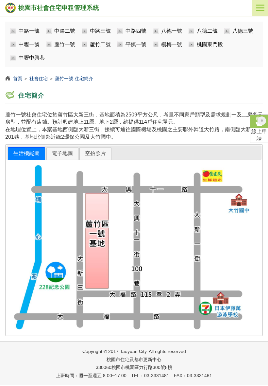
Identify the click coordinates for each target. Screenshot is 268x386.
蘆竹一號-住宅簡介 (74, 78)
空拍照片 (95, 153)
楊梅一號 (171, 44)
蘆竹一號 (64, 44)
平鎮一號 (136, 44)
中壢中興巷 (32, 58)
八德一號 (171, 31)
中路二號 (64, 31)
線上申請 (259, 135)
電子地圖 (62, 153)
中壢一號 (29, 44)
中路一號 (29, 31)
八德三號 (242, 31)
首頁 (17, 78)
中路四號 (136, 31)
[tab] (26, 153)
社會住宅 (38, 78)
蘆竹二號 (100, 44)
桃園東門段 (210, 44)
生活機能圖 (26, 153)
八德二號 (207, 31)
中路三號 (100, 31)
